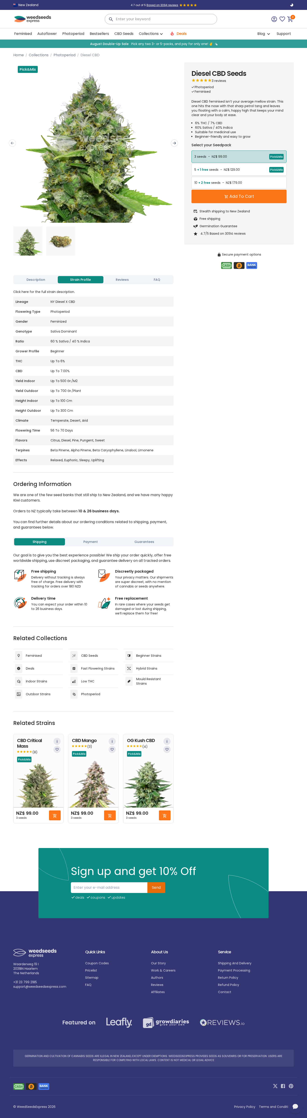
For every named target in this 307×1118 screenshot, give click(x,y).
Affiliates (158, 992)
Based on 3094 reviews (162, 5)
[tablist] (93, 279)
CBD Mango (84, 740)
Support (284, 33)
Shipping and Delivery (234, 963)
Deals (181, 33)
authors (157, 977)
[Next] (174, 143)
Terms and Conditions (276, 1107)
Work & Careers (163, 970)
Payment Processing (234, 970)
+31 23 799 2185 (25, 982)
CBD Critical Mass (29, 743)
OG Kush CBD (141, 740)
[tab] (36, 279)
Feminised (23, 33)
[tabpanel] (93, 375)
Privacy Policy (244, 1107)
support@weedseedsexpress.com (39, 986)
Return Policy (228, 977)
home (18, 55)
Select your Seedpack (211, 145)
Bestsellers (99, 33)
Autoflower (47, 33)
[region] (153, 44)
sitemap (91, 977)
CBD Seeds (123, 33)
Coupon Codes (97, 963)
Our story (158, 963)
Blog (261, 33)
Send (156, 887)
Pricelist (91, 970)
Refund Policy (228, 985)
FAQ (88, 985)
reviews (157, 985)
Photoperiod (73, 33)
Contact (224, 992)
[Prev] (12, 143)
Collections (39, 55)
